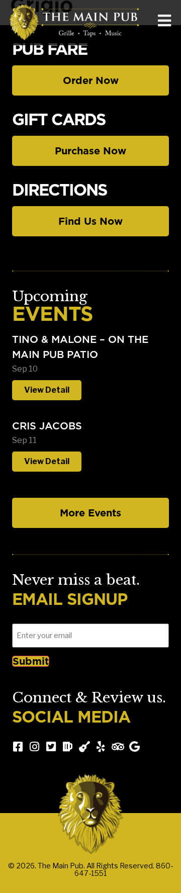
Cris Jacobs (47, 426)
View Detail (46, 390)
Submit (31, 661)
